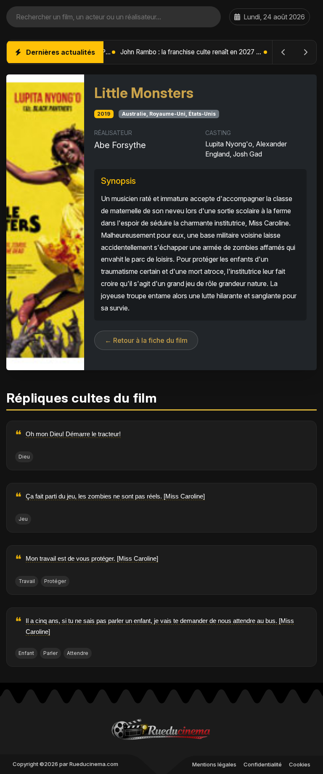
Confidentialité (263, 764)
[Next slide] (305, 52)
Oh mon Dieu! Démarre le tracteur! (73, 433)
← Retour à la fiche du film (146, 340)
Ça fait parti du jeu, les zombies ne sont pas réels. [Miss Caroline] (115, 496)
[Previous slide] (283, 52)
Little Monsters (143, 93)
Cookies (299, 764)
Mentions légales (214, 764)
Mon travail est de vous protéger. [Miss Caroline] (92, 558)
